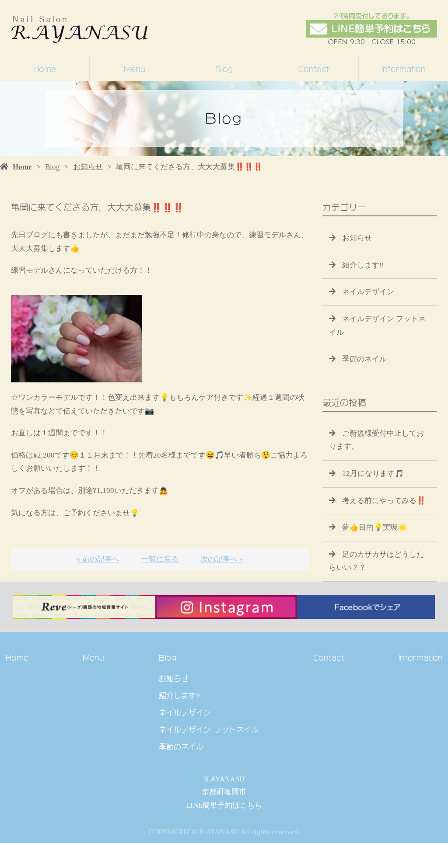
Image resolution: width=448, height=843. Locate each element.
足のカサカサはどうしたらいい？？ (376, 561)
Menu (134, 69)
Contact (313, 69)
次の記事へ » (221, 559)
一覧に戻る (159, 559)
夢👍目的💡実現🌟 (374, 527)
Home (44, 69)
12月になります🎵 (373, 473)
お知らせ (88, 167)
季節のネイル (364, 359)
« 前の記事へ (98, 559)
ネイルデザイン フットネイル (377, 326)
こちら (251, 805)
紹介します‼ (363, 265)
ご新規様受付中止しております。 (376, 440)
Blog (224, 69)
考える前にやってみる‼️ (384, 500)
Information (404, 69)
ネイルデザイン (368, 292)
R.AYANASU (224, 779)
